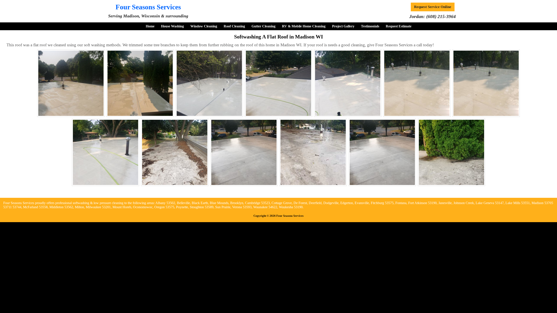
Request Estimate (398, 26)
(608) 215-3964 (441, 16)
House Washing (172, 26)
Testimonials (370, 26)
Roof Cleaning (234, 26)
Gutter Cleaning (263, 26)
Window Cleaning (203, 26)
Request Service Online (432, 7)
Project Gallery (343, 26)
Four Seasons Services (148, 7)
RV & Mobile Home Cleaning (303, 26)
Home (150, 26)
